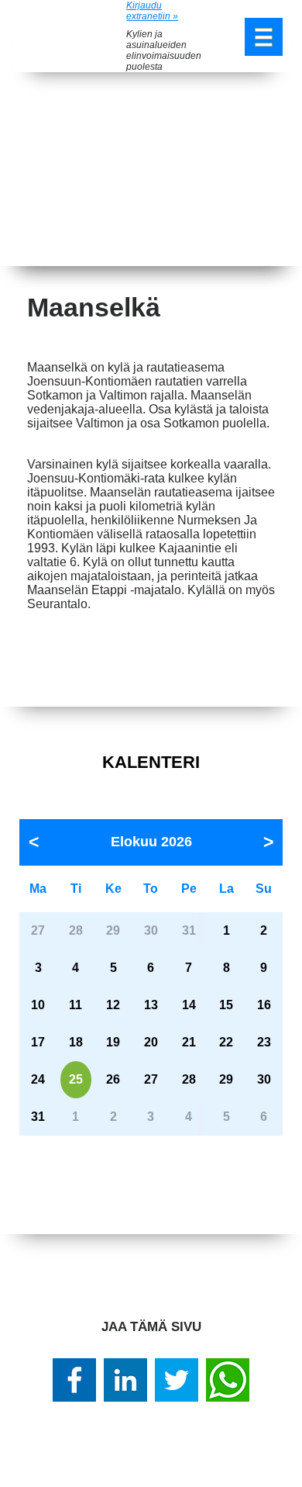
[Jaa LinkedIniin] (125, 1380)
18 (76, 1042)
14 (189, 1005)
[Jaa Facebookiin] (74, 1380)
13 (151, 1005)
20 (151, 1042)
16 (264, 1005)
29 (226, 1079)
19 (113, 1042)
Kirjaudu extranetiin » (152, 11)
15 (226, 1005)
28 (189, 1079)
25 (76, 1079)
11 (75, 1005)
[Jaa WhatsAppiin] (227, 1380)
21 (189, 1042)
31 (38, 1116)
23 (264, 1042)
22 (226, 1042)
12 (113, 1005)
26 (113, 1079)
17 (38, 1042)
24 (38, 1079)
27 (151, 1079)
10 (38, 1005)
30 (264, 1079)
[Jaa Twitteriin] (176, 1380)
